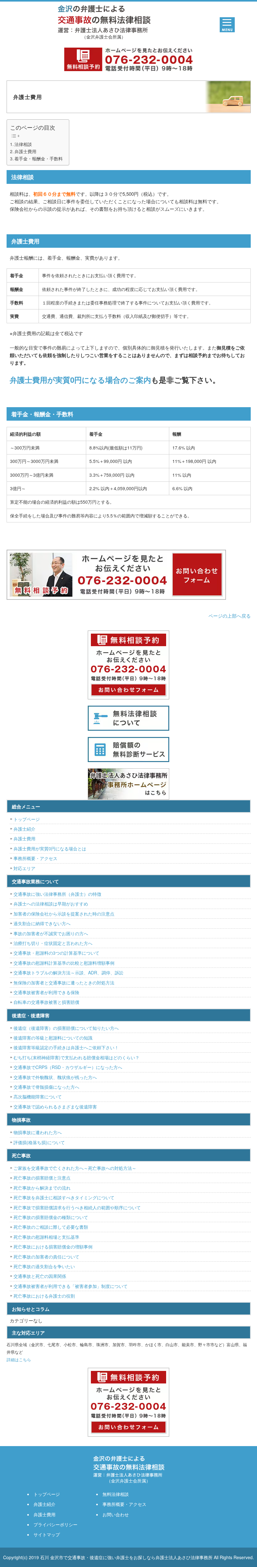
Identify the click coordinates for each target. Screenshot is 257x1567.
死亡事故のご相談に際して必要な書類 (50, 1227)
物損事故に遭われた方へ (37, 1132)
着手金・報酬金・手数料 (38, 158)
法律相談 (23, 144)
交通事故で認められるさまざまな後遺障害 (55, 1106)
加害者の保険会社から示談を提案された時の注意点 (63, 914)
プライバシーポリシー (55, 1524)
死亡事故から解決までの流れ (42, 1188)
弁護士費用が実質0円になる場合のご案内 (80, 379)
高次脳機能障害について (37, 1096)
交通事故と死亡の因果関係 (39, 1276)
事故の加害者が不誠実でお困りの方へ (50, 933)
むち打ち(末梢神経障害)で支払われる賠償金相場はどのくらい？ (76, 1057)
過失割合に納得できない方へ (42, 923)
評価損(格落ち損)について (39, 1142)
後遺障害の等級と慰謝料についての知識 (52, 1038)
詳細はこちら (19, 1359)
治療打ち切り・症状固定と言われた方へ (52, 943)
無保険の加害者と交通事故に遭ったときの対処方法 (63, 982)
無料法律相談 (115, 1494)
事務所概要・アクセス (35, 858)
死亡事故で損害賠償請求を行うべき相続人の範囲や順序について (77, 1207)
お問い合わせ (115, 1514)
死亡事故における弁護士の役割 (44, 1296)
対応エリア (24, 868)
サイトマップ (47, 1534)
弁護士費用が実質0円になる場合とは (49, 848)
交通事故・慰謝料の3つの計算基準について (56, 953)
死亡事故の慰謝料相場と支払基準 (46, 1237)
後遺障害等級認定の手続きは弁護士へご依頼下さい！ (66, 1047)
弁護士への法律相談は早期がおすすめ (50, 903)
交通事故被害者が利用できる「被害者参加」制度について (70, 1286)
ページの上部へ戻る (229, 615)
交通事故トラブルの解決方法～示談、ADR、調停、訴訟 (68, 972)
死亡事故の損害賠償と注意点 (42, 1178)
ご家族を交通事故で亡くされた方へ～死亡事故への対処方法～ (74, 1168)
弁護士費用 (25, 151)
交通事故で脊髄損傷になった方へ (46, 1087)
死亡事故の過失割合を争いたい (44, 1266)
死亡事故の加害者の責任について (46, 1256)
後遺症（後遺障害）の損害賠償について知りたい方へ (66, 1028)
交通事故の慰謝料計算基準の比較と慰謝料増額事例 (63, 963)
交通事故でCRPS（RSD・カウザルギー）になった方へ (67, 1067)
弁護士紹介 (24, 829)
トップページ (26, 819)
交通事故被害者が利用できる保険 (46, 992)
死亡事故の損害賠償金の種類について (50, 1217)
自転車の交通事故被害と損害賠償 (46, 1002)
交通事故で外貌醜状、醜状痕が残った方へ (55, 1077)
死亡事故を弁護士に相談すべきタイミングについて (63, 1197)
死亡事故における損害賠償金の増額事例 (52, 1246)
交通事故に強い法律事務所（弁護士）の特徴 (57, 894)
